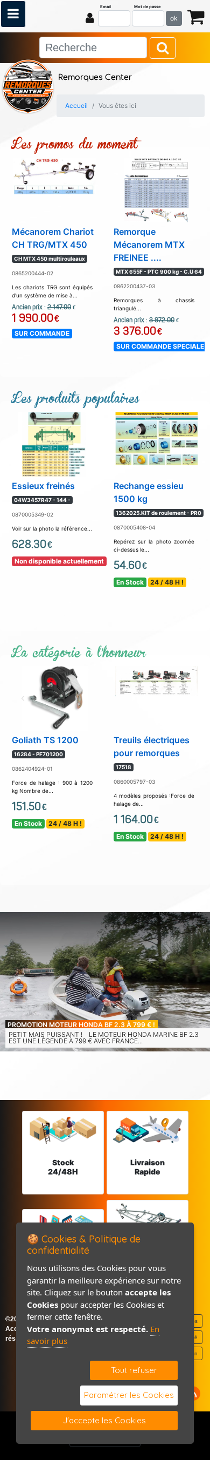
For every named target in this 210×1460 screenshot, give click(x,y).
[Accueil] (28, 85)
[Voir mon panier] (196, 16)
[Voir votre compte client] (90, 18)
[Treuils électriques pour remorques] (156, 680)
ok (174, 18)
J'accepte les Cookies (104, 1420)
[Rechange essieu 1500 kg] (156, 437)
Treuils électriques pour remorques (152, 752)
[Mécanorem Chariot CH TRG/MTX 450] (54, 174)
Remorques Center (95, 77)
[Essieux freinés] (55, 443)
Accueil (76, 105)
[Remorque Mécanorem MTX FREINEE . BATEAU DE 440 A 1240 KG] (156, 189)
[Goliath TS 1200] (55, 697)
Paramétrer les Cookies (129, 1395)
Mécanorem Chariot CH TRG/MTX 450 (53, 244)
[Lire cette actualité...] (105, 981)
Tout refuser (134, 1370)
